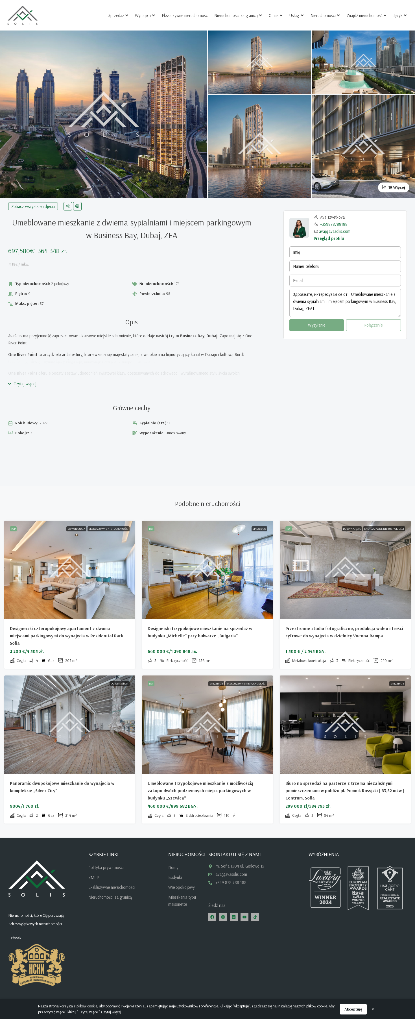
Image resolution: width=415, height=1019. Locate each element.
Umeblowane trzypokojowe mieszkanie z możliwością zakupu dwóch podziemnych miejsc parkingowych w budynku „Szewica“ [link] (200, 790)
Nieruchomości (323, 15)
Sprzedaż (116, 15)
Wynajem (143, 15)
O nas (273, 15)
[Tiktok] (255, 917)
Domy (173, 867)
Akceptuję (353, 1009)
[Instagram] (223, 917)
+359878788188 (334, 224)
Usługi (294, 15)
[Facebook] (212, 917)
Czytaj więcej (111, 1011)
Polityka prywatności (106, 867)
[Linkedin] (234, 917)
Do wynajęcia (76, 529)
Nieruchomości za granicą (236, 15)
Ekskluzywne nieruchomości (185, 15)
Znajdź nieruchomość (364, 15)
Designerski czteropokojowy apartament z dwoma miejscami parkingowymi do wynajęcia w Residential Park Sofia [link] (66, 635)
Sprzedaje (259, 529)
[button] (22, 383)
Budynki (175, 877)
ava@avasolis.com (334, 231)
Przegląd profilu (329, 238)
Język (398, 15)
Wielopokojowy (181, 887)
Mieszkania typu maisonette (182, 900)
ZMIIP (93, 877)
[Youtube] (244, 917)
